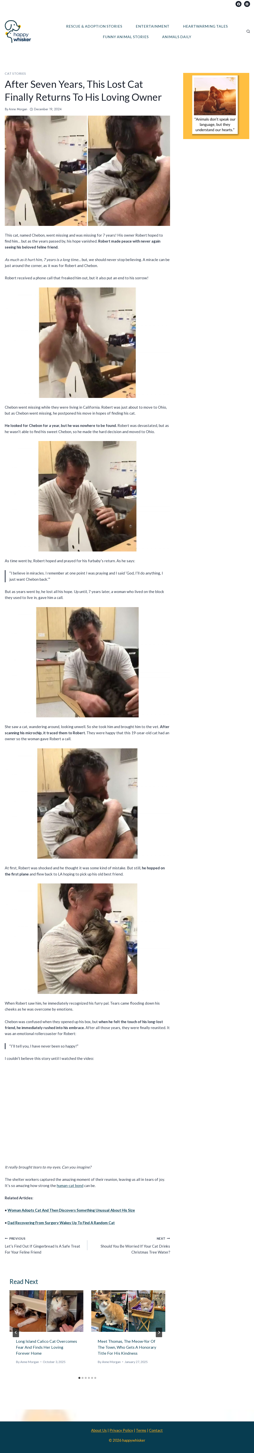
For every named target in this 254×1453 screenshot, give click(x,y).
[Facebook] (238, 4)
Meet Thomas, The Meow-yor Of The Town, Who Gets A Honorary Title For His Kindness (127, 1347)
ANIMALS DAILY (176, 37)
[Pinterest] (247, 4)
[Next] (159, 1332)
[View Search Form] (248, 32)
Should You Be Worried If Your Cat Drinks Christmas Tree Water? (135, 1245)
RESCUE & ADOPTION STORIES (94, 26)
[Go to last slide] (16, 1332)
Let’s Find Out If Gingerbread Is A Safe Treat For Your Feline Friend (42, 1245)
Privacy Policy (121, 1430)
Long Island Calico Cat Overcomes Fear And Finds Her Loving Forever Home (46, 1347)
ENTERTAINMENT (152, 26)
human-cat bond (70, 1185)
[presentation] (46, 1311)
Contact (156, 1430)
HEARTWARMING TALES (205, 26)
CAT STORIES (15, 73)
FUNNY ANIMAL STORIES (126, 37)
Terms (141, 1430)
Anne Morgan (18, 109)
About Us (99, 1430)
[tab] (79, 1378)
